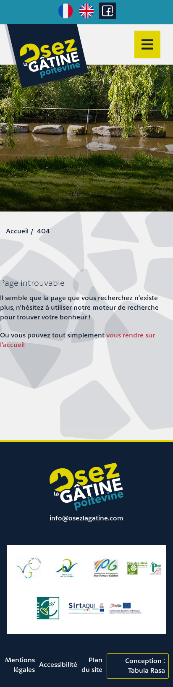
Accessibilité (58, 664)
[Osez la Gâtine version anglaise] (86, 17)
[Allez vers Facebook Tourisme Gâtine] (107, 17)
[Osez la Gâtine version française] (65, 17)
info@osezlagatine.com (86, 518)
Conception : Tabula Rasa (145, 665)
